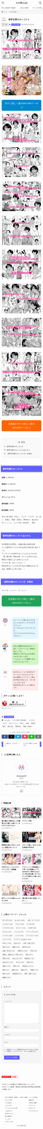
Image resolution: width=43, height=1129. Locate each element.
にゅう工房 (8, 1100)
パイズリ (32, 720)
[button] (5, 736)
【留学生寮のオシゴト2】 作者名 (19, 454)
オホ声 (32, 928)
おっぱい (7, 720)
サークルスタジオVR (11, 1108)
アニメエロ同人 (33, 1097)
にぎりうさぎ (9, 1121)
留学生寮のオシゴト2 (15, 446)
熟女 (16, 966)
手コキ (20, 962)
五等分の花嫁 (33, 1102)
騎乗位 (7, 977)
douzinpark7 (21, 776)
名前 (6, 1027)
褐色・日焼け (27, 726)
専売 (4, 726)
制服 (16, 947)
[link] (21, 791)
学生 (33, 951)
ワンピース (32, 1105)
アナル (19, 924)
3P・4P (7, 920)
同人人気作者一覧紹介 (11, 1097)
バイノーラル (32, 932)
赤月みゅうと (9, 1113)
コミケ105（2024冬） (20, 720)
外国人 (33, 723)
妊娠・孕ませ (9, 951)
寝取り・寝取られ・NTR (13, 955)
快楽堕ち (29, 958)
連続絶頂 (17, 974)
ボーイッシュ (13, 723)
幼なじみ (17, 958)
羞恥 (24, 970)
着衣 (6, 970)
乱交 (17, 943)
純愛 (15, 970)
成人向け (10, 726)
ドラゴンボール (33, 1111)
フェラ (5, 723)
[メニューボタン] (3, 3)
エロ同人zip (21, 3)
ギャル (7, 932)
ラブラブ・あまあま (22, 939)
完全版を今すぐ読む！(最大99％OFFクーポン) (21, 426)
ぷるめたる (8, 1111)
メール (7, 1034)
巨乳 (6, 958)
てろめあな (8, 1102)
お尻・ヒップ (33, 920)
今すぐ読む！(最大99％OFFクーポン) (21, 105)
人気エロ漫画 (23, 1097)
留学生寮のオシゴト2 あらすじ (18, 450)
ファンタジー (32, 935)
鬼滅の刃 (31, 1100)
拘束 (30, 962)
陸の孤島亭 (8, 1116)
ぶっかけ (8, 924)
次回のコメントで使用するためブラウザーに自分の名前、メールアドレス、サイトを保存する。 (22, 1050)
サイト (6, 1042)
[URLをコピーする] (38, 736)
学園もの (23, 951)
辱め (6, 974)
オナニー (20, 928)
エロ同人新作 (16, 24)
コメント (8, 1001)
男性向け (18, 726)
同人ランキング (7, 708)
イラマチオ (8, 928)
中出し (22, 723)
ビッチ (19, 935)
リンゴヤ (7, 1119)
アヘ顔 (31, 924)
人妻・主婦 (29, 943)
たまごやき (8, 1105)
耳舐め (34, 970)
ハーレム (18, 932)
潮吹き (7, 966)
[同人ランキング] (14, 706)
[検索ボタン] (40, 3)
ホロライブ (32, 1108)
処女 (27, 723)
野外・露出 (30, 974)
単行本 (26, 947)
